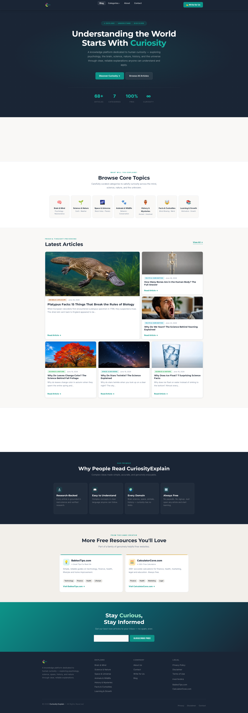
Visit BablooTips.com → (74, 586)
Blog (101, 3)
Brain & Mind (100, 665)
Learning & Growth (103, 691)
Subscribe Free (142, 638)
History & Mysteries (103, 682)
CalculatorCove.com (182, 689)
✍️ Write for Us (193, 5)
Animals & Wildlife (103, 678)
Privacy (181, 706)
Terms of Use (179, 674)
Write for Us (139, 674)
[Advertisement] (124, 139)
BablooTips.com (180, 684)
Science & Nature (103, 669)
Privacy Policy (179, 665)
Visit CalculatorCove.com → (142, 586)
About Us (137, 665)
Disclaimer (177, 669)
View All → (198, 242)
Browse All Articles (139, 76)
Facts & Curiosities (103, 687)
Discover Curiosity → (109, 76)
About (127, 3)
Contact (138, 3)
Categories (113, 3)
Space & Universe (103, 674)
